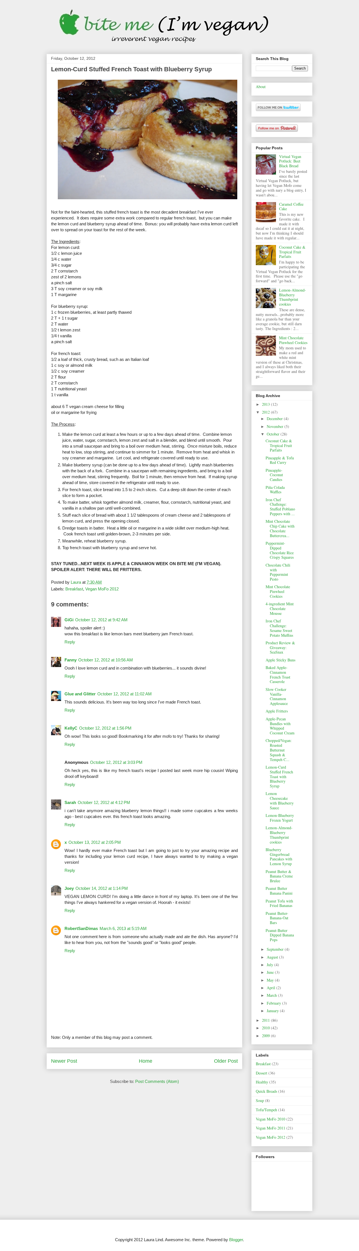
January (273, 1010)
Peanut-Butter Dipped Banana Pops (280, 935)
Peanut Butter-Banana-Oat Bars (277, 918)
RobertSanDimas (81, 928)
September (276, 949)
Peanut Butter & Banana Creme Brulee (279, 876)
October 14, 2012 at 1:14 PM (101, 888)
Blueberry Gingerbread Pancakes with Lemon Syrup (279, 856)
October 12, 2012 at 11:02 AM (124, 693)
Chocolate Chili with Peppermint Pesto (278, 572)
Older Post (226, 1061)
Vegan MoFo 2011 (270, 1128)
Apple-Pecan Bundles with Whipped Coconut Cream (280, 726)
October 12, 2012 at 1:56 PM (105, 728)
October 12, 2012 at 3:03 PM (116, 762)
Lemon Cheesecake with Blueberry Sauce (280, 800)
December (275, 418)
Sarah (70, 802)
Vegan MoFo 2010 (270, 1119)
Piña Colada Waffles (275, 490)
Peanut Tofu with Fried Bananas (279, 903)
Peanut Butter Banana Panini (279, 891)
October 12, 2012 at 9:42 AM (101, 619)
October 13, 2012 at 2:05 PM (94, 842)
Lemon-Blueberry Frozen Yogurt (280, 818)
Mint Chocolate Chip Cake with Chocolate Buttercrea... (280, 528)
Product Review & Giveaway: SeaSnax (280, 647)
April (271, 987)
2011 (266, 1020)
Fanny (71, 659)
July (270, 964)
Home (145, 1061)
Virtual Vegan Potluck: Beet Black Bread (290, 161)
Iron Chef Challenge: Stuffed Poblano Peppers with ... (280, 506)
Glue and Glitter (80, 693)
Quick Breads (266, 1091)
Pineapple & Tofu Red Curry (280, 460)
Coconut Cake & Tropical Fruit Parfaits (292, 251)
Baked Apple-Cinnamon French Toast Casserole (278, 674)
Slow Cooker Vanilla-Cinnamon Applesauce (277, 696)
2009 (266, 1035)
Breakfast (74, 588)
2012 (266, 412)
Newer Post (64, 1061)
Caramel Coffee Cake (291, 206)
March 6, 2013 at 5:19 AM (123, 928)
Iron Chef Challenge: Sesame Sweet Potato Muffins (279, 628)
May (271, 980)
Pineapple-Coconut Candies (274, 475)
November (275, 426)
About (261, 86)
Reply (70, 642)
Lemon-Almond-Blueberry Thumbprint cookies (292, 297)
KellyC (71, 728)
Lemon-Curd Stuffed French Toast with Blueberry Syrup (279, 776)
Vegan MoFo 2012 (102, 588)
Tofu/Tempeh (266, 1109)
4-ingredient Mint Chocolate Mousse (280, 608)
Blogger (236, 1239)
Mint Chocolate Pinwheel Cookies (293, 340)
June (271, 972)
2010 (266, 1027)
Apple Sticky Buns (280, 660)
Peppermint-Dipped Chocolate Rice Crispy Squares (280, 550)
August (273, 957)
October (273, 434)
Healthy (262, 1082)
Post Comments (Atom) (157, 1081)
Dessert (261, 1073)
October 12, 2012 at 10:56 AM (105, 659)
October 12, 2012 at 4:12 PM (104, 802)
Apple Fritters (277, 711)
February (274, 1003)
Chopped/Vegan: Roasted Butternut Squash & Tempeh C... (279, 750)
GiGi (69, 619)
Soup (260, 1100)
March (272, 995)
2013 (266, 404)
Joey (69, 888)
